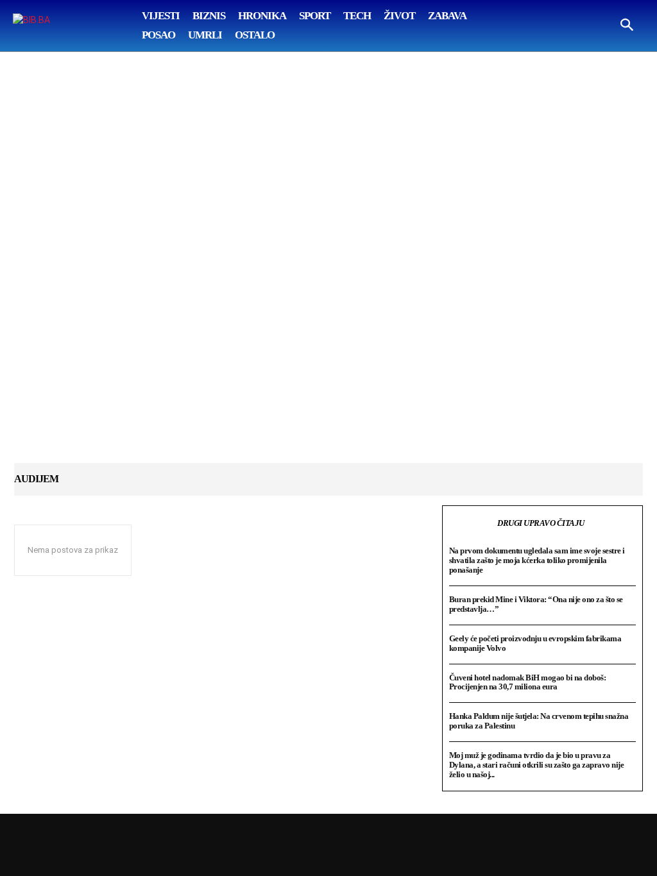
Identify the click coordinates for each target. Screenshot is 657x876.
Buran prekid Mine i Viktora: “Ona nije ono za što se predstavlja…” (536, 604)
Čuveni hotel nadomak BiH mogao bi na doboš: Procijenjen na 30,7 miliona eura (527, 682)
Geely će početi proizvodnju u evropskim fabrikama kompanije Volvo (535, 643)
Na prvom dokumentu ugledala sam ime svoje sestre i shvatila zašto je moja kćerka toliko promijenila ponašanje (537, 560)
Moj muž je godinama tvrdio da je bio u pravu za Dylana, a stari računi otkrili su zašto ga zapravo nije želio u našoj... (536, 764)
